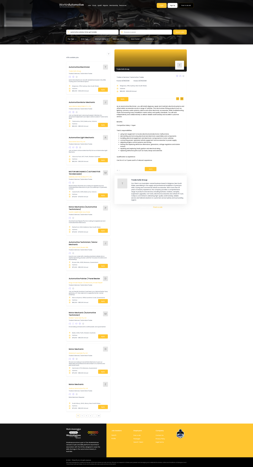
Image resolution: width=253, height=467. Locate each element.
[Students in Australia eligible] (73, 147)
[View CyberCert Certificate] (180, 433)
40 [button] (99, 416)
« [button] (75, 416)
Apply (103, 90)
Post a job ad (186, 5)
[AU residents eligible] (70, 77)
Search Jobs (180, 32)
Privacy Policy (160, 439)
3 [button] (86, 416)
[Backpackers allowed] (73, 324)
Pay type (71, 39)
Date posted (135, 39)
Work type (84, 39)
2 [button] (82, 416)
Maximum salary (118, 39)
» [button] (101, 416)
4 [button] (90, 416)
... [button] (94, 416)
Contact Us (159, 435)
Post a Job (157, 207)
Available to (150, 39)
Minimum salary (100, 39)
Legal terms (160, 442)
